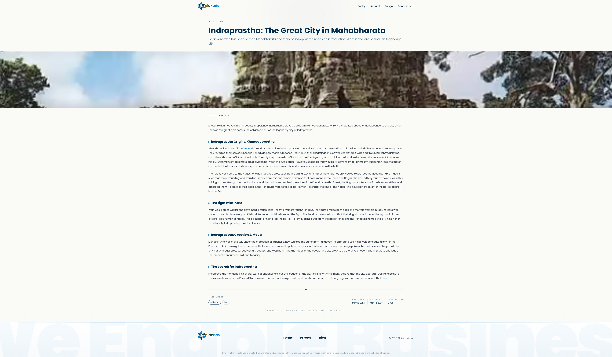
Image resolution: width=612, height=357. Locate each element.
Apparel (375, 6)
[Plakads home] (208, 6)
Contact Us (405, 6)
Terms (288, 338)
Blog (222, 21)
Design (389, 6)
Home (211, 21)
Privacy (306, 338)
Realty (361, 6)
